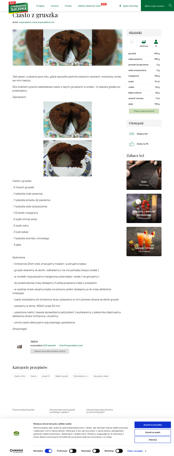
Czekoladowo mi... (81, 376)
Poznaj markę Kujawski (23, 410)
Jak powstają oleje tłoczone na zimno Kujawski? (99, 411)
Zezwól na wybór (152, 432)
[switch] (72, 451)
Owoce (33, 376)
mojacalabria (25, 22)
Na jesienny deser (101, 376)
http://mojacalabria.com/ (71, 345)
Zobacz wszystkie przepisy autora (49, 351)
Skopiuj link (142, 134)
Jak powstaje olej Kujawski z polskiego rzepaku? (62, 411)
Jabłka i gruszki (61, 376)
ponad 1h (45, 376)
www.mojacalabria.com (43, 22)
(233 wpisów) (49, 345)
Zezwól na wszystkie (153, 425)
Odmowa (153, 440)
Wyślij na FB (142, 144)
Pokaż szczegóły (135, 451)
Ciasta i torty (20, 376)
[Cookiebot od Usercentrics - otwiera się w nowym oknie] (16, 451)
